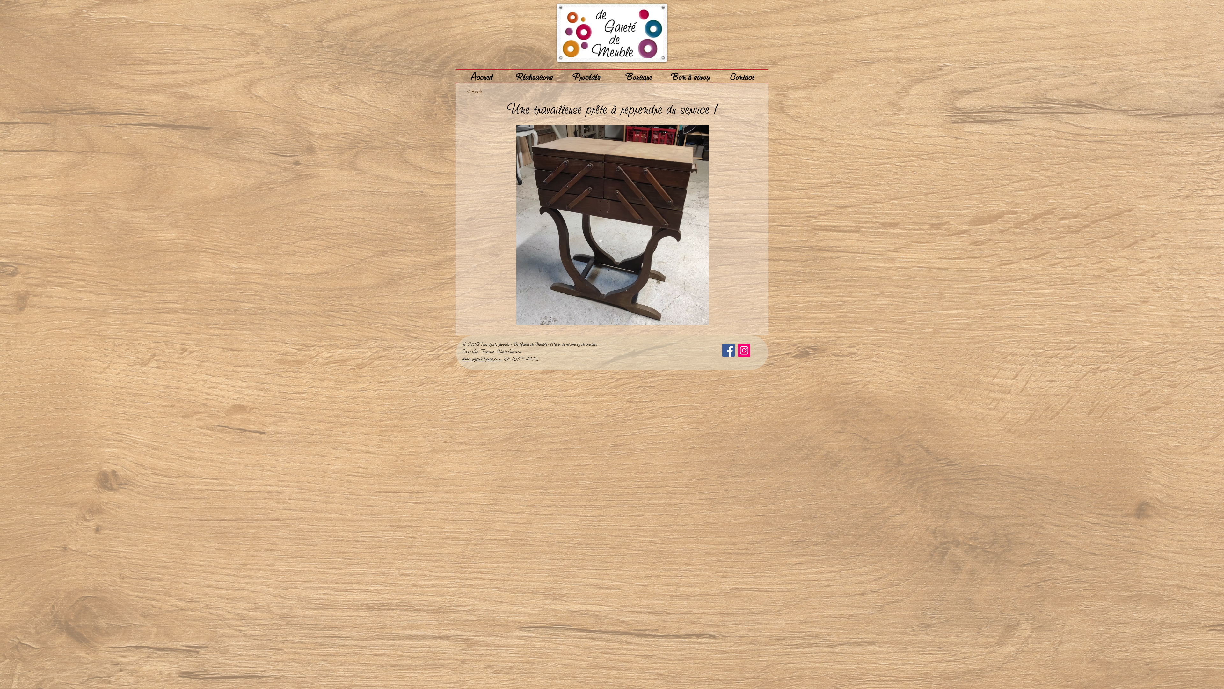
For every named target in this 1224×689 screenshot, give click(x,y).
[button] (612, 225)
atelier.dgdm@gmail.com (482, 358)
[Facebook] (728, 350)
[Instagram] (744, 350)
